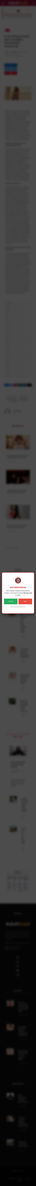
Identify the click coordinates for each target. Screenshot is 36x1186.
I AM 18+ (10, 601)
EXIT (25, 601)
